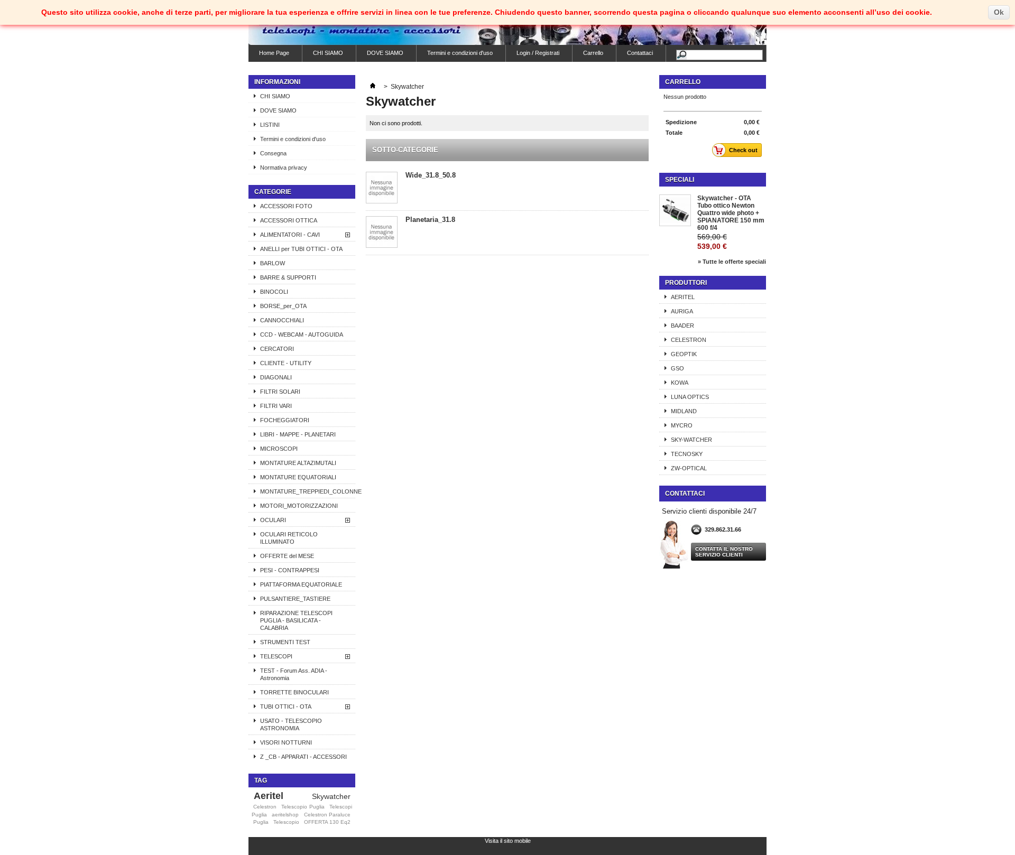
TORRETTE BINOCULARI (294, 692)
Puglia (261, 822)
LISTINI (270, 125)
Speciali (679, 179)
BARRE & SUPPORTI (288, 277)
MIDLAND (684, 411)
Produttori (686, 282)
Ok (999, 12)
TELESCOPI (276, 656)
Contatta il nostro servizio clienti (724, 551)
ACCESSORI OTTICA (288, 220)
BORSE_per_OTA (283, 306)
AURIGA (682, 311)
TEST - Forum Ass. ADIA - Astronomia (293, 674)
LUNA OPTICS (690, 397)
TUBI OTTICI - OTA (285, 706)
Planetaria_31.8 (430, 220)
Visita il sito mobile (508, 841)
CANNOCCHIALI (282, 320)
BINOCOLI (274, 292)
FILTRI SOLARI (280, 391)
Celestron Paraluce (327, 814)
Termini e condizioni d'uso (460, 53)
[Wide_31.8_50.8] (382, 188)
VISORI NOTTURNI (286, 742)
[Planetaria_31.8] (382, 232)
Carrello (593, 53)
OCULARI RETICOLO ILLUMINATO (289, 538)
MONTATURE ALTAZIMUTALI (298, 463)
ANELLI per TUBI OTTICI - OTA (301, 249)
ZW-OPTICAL (689, 468)
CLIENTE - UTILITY (285, 363)
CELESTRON (688, 340)
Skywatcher (331, 796)
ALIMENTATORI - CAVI (290, 234)
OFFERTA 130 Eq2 (327, 822)
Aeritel (268, 796)
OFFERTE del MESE (287, 556)
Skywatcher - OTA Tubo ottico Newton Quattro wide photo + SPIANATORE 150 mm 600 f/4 (730, 212)
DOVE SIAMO (385, 53)
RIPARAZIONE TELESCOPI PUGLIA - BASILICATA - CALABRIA (296, 620)
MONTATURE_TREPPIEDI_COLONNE (307, 491)
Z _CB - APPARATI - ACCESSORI (303, 757)
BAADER (682, 325)
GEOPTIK (684, 354)
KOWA (679, 382)
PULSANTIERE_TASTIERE (295, 599)
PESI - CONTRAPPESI (289, 570)
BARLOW (272, 263)
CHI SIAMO (328, 53)
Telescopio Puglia (302, 807)
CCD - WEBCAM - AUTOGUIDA (301, 334)
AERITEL (683, 297)
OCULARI (273, 520)
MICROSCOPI (279, 448)
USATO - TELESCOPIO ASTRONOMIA (291, 724)
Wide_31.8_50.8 (430, 175)
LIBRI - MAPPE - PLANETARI (298, 434)
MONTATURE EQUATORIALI (298, 477)
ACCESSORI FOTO (286, 206)
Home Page (274, 53)
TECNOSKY (687, 454)
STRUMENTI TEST (285, 642)
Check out (743, 150)
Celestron (264, 807)
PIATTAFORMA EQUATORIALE (301, 584)
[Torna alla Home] (373, 86)
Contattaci (640, 53)
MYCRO (682, 425)
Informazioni (277, 82)
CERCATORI (277, 349)
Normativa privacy (283, 167)
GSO (677, 368)
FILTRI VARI (276, 406)
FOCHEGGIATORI (284, 420)
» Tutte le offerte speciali (732, 261)
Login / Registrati (537, 53)
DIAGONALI (276, 377)
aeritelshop (285, 814)
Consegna (273, 153)
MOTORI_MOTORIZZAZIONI (299, 506)
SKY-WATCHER (691, 439)
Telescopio (286, 822)
